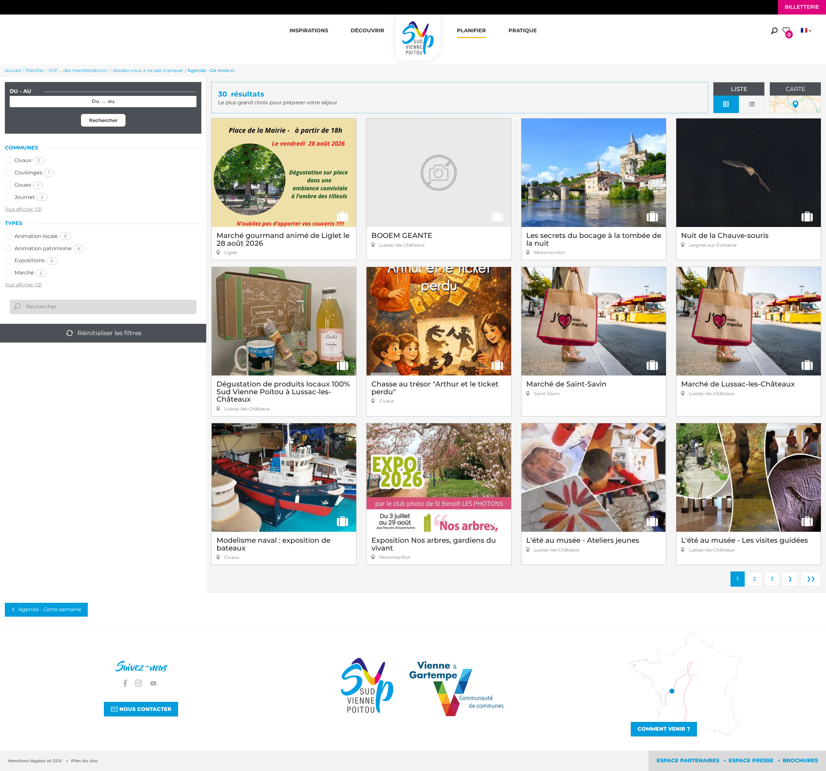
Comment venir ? (664, 729)
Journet (29, 197)
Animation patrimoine (47, 248)
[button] (309, 27)
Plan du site (84, 760)
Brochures (800, 760)
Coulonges (32, 173)
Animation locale (41, 236)
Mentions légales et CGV (35, 760)
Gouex (27, 185)
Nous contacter (144, 709)
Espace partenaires (689, 760)
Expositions (34, 260)
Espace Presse (752, 760)
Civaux (27, 160)
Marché (28, 273)
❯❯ (811, 579)
